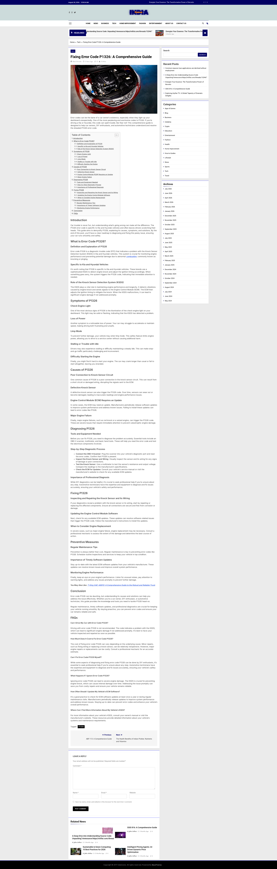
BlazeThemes (157, 865)
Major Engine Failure (84, 177)
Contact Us (181, 23)
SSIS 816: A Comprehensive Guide (181, 2)
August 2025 (169, 234)
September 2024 (170, 283)
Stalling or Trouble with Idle (87, 161)
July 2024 (168, 292)
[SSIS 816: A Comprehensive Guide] (185, 34)
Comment (77, 766)
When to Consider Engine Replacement (91, 197)
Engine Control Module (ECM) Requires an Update (95, 174)
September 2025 (170, 229)
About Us (169, 23)
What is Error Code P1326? (84, 141)
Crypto (167, 126)
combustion (131, 256)
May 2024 (168, 301)
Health (167, 144)
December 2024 (170, 269)
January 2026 (169, 211)
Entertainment (155, 23)
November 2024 (170, 274)
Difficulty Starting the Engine (87, 164)
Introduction (78, 138)
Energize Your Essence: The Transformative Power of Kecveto (154, 31)
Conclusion (78, 211)
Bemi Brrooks (77, 61)
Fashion (142, 23)
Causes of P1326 (80, 167)
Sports (167, 167)
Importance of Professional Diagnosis (90, 187)
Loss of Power (82, 156)
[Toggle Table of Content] (115, 135)
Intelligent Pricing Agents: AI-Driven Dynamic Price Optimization (140, 849)
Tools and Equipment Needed (87, 182)
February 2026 (170, 207)
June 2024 (168, 296)
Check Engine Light (84, 154)
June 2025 (168, 243)
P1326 (81, 727)
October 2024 (169, 278)
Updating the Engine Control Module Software (93, 195)
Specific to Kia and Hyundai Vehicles (90, 146)
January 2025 (169, 265)
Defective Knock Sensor (85, 172)
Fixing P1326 (79, 190)
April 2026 (168, 198)
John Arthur (78, 842)
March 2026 (169, 202)
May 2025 (168, 247)
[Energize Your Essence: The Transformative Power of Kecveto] (123, 34)
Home (88, 23)
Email (104, 793)
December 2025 (170, 216)
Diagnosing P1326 (81, 180)
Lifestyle (168, 158)
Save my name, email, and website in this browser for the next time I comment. (103, 802)
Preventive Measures (81, 200)
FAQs (76, 213)
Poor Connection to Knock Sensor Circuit (91, 169)
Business (105, 23)
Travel (167, 176)
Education (168, 131)
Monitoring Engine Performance (88, 208)
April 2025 (168, 251)
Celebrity (168, 122)
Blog (166, 113)
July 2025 (168, 238)
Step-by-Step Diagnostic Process (89, 185)
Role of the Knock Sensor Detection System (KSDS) (95, 149)
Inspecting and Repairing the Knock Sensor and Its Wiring (97, 192)
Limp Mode (81, 159)
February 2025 (170, 260)
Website (133, 793)
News (96, 23)
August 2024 (169, 287)
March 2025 (169, 256)
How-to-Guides (170, 153)
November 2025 (170, 220)
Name (76, 793)
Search (166, 50)
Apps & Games (170, 108)
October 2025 (169, 225)
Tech (114, 23)
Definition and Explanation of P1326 (89, 144)
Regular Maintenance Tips (86, 203)
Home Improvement (127, 23)
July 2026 (168, 189)
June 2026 (168, 193)
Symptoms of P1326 (81, 151)
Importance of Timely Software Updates (91, 205)
